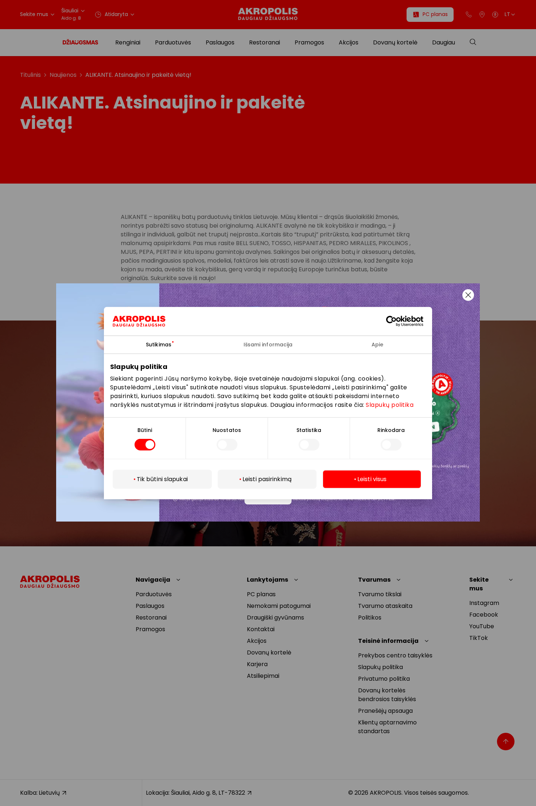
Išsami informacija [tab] (268, 344)
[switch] (227, 445)
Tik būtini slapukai (162, 479)
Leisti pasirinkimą (267, 479)
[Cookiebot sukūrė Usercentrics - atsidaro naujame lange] (396, 320)
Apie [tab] (377, 344)
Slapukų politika (389, 405)
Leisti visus (372, 479)
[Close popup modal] (468, 295)
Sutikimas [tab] (158, 344)
